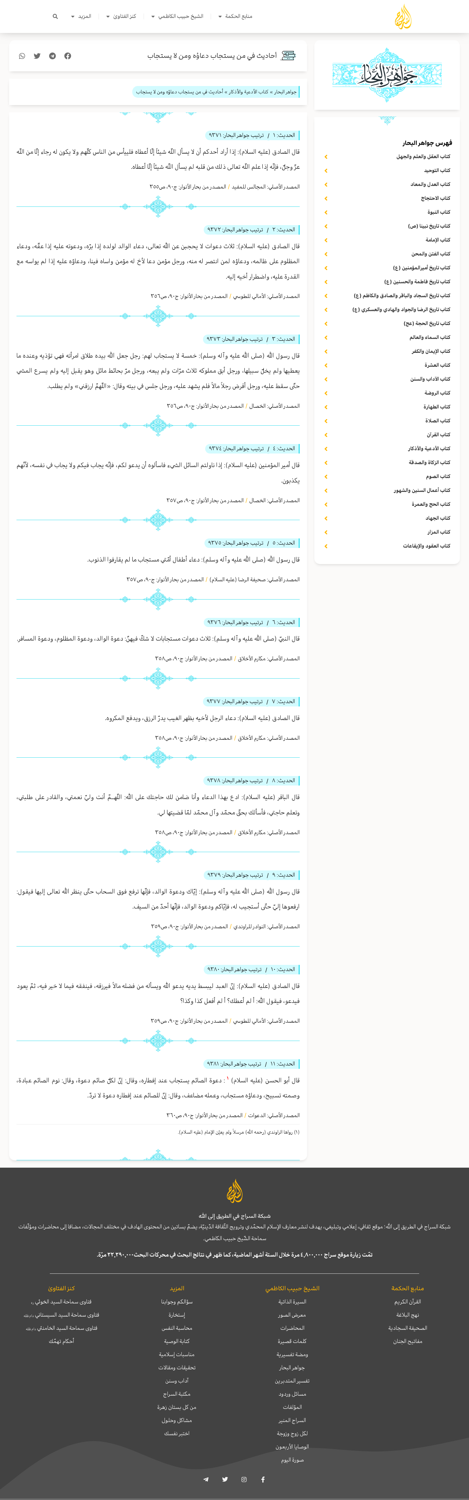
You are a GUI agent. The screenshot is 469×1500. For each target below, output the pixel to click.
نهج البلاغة (407, 1314)
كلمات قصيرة (292, 1341)
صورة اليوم (292, 1459)
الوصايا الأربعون (292, 1446)
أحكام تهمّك (61, 1341)
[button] (55, 16)
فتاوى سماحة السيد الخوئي (61, 1301)
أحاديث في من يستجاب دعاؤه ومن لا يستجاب (212, 56)
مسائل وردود (292, 1394)
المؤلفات (292, 1407)
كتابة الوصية (177, 1341)
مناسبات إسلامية (177, 1354)
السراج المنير (292, 1420)
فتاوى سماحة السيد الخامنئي (61, 1328)
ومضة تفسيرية (292, 1354)
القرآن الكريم (407, 1301)
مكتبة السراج (177, 1394)
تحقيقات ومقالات (177, 1367)
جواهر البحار (292, 1367)
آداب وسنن (176, 1380)
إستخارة (177, 1314)
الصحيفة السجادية (407, 1328)
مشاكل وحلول (177, 1420)
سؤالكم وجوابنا (177, 1301)
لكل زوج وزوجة (292, 1433)
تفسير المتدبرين (292, 1380)
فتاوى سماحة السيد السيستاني (61, 1314)
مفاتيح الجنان (407, 1341)
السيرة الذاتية (292, 1301)
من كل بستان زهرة (176, 1407)
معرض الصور (292, 1314)
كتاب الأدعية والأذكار (249, 92)
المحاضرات (292, 1328)
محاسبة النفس (177, 1328)
